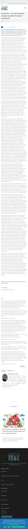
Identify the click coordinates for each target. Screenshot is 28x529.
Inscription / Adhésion (22, 3)
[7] (5, 168)
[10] (6, 260)
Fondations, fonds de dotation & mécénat (10, 475)
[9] (1, 351)
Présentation (4, 491)
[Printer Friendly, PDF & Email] (23, 366)
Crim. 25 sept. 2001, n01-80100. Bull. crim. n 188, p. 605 (14, 320)
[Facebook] (2, 1)
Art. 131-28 (10, 364)
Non (9, 526)
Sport (2, 480)
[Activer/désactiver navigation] (25, 8)
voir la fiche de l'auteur (7, 386)
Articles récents (10, 370)
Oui (5, 526)
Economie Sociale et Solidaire (7, 484)
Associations (4, 471)
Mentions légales (5, 504)
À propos (4, 370)
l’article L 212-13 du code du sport (8, 266)
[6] (13, 160)
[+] (14, 421)
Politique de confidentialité (18, 526)
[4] (12, 147)
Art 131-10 (5, 364)
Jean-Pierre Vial (13, 374)
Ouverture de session (12, 3)
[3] (17, 146)
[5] (7, 156)
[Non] (26, 523)
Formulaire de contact (6, 516)
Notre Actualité (4, 500)
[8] (21, 172)
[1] (1, 301)
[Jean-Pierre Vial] (5, 377)
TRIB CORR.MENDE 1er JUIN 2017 (8, 289)
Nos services (4, 495)
